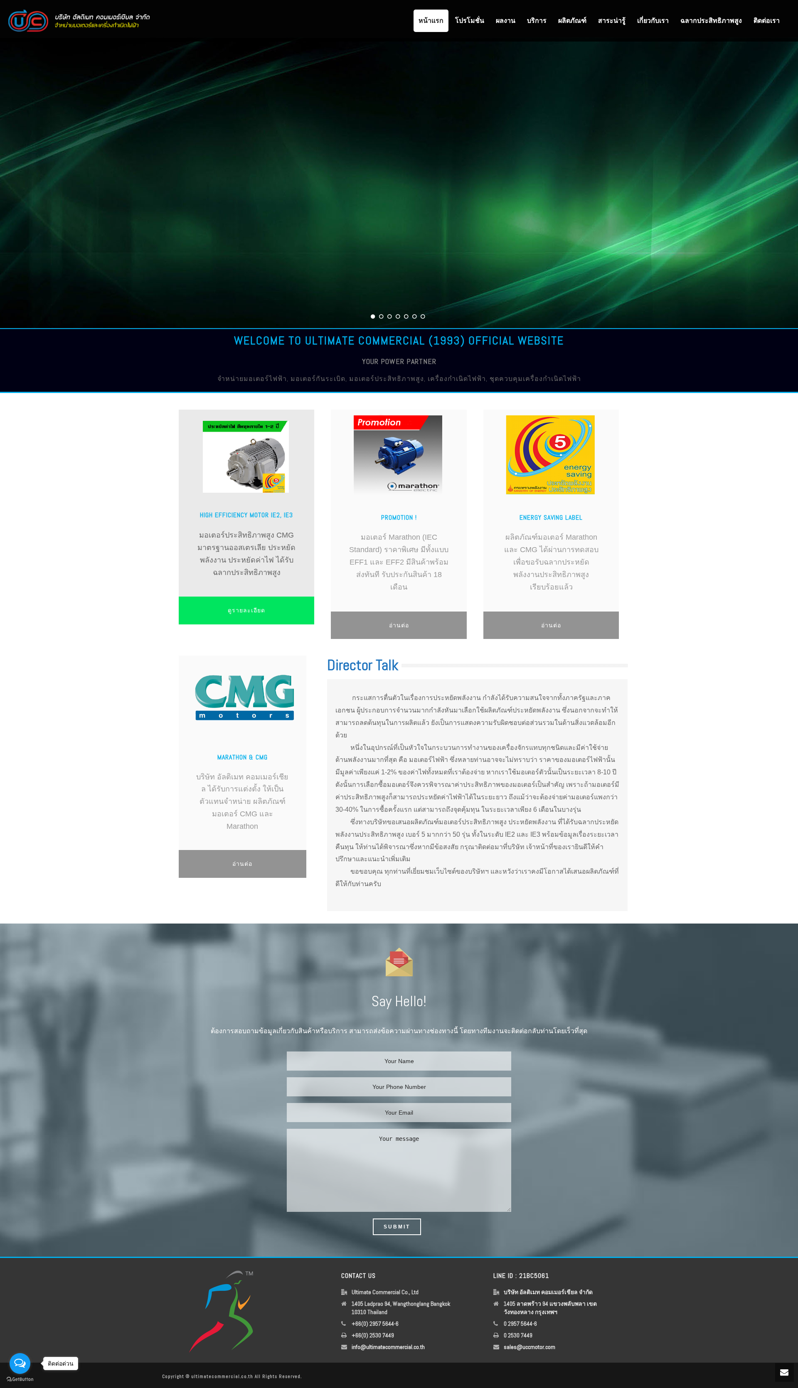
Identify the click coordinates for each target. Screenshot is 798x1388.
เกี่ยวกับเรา (653, 20)
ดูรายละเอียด (246, 610)
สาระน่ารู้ (612, 20)
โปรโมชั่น (469, 20)
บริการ (537, 20)
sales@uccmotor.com (529, 1347)
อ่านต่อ (399, 625)
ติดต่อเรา (767, 20)
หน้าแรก (431, 20)
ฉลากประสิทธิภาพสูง (711, 20)
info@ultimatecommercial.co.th (388, 1347)
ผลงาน (505, 20)
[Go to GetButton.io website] (20, 1379)
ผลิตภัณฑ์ (572, 20)
